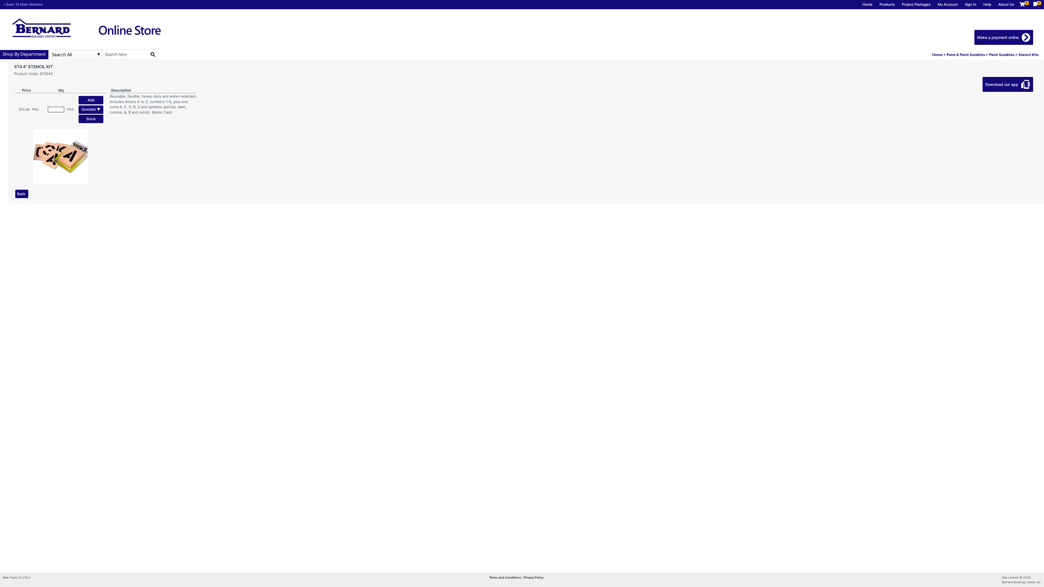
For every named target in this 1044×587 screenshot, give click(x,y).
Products (887, 4)
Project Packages (916, 4)
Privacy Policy (533, 577)
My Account (948, 4)
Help (987, 4)
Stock (91, 119)
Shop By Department (24, 54)
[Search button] (153, 54)
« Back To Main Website (23, 4)
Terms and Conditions (505, 577)
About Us (1006, 4)
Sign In (970, 4)
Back (21, 194)
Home (867, 4)
